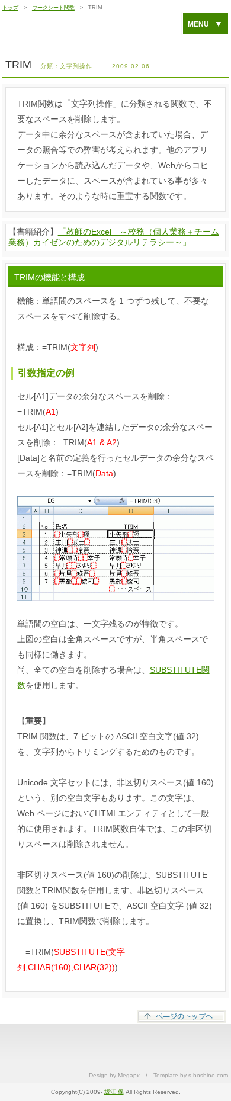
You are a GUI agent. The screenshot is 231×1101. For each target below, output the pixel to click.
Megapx (129, 1075)
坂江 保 (114, 1092)
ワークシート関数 (53, 8)
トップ (10, 8)
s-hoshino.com (208, 1075)
